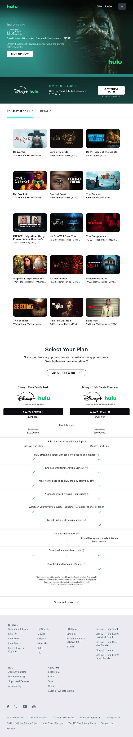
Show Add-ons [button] (63, 602)
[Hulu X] (18, 707)
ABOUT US (53, 668)
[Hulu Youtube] (27, 707)
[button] (20, 110)
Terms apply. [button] (92, 577)
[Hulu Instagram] (34, 707)
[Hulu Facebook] (10, 707)
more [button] (67, 38)
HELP (11, 668)
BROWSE (13, 625)
